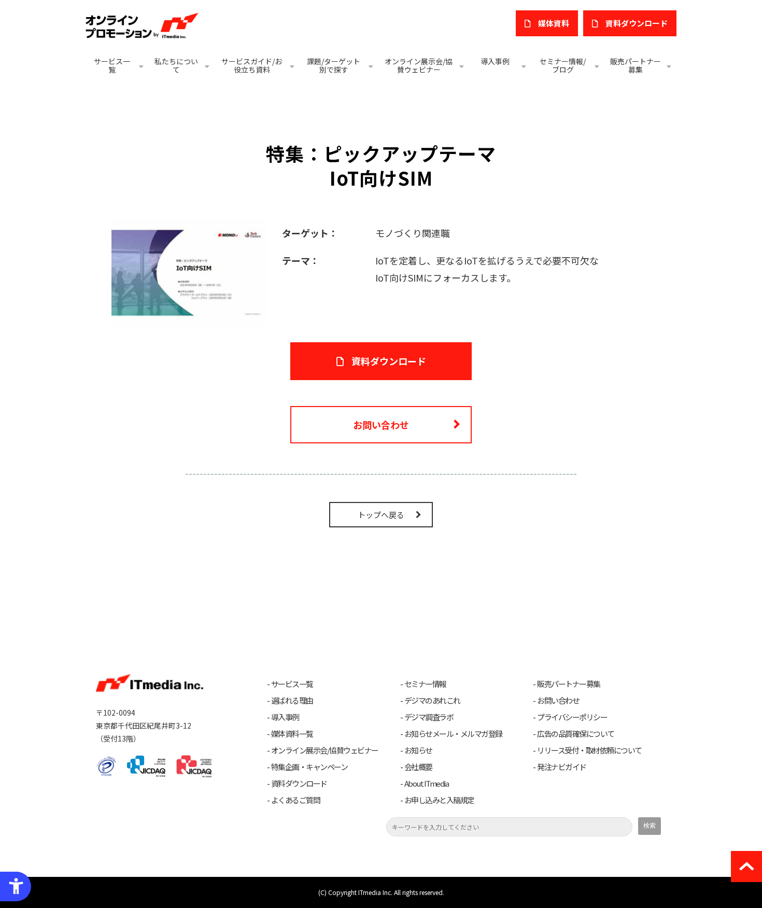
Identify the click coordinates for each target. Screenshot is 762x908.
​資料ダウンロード (636, 23)
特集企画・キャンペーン (309, 767)
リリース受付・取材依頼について (589, 750)
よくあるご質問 (295, 800)
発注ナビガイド (561, 767)
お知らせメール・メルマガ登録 (453, 733)
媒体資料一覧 (292, 733)
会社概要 (418, 767)
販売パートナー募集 (635, 65)
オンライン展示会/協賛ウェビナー (419, 65)
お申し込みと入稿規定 (439, 800)
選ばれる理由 (292, 700)
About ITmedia (426, 783)
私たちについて (176, 65)
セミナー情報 (425, 684)
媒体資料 (553, 23)
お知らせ (418, 750)
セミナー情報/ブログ (563, 65)
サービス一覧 (112, 65)
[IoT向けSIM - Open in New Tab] (188, 271)
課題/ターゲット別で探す (333, 65)
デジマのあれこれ (432, 700)
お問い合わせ (381, 424)
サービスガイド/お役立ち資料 (251, 65)
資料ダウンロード (388, 361)
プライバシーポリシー (572, 717)
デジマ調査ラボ (429, 717)
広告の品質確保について (575, 733)
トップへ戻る (381, 514)
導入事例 (495, 61)
